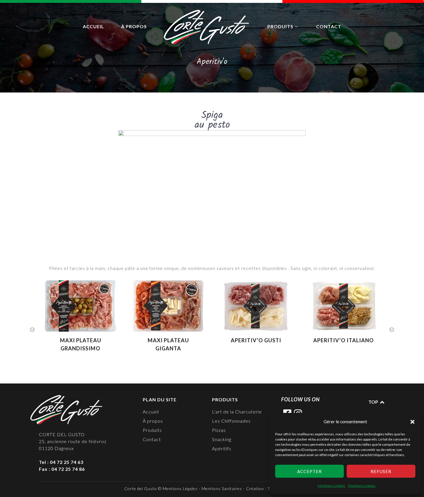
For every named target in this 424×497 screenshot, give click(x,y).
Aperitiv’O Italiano (343, 340)
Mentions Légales (331, 485)
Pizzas (219, 430)
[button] (412, 421)
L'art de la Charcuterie (237, 411)
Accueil (151, 411)
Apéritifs (221, 448)
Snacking (221, 439)
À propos (153, 421)
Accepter (309, 471)
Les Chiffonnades (231, 421)
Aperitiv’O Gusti (256, 340)
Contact (152, 439)
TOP (373, 402)
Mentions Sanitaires (222, 488)
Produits (152, 430)
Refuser (381, 471)
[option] (80, 319)
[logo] (207, 27)
